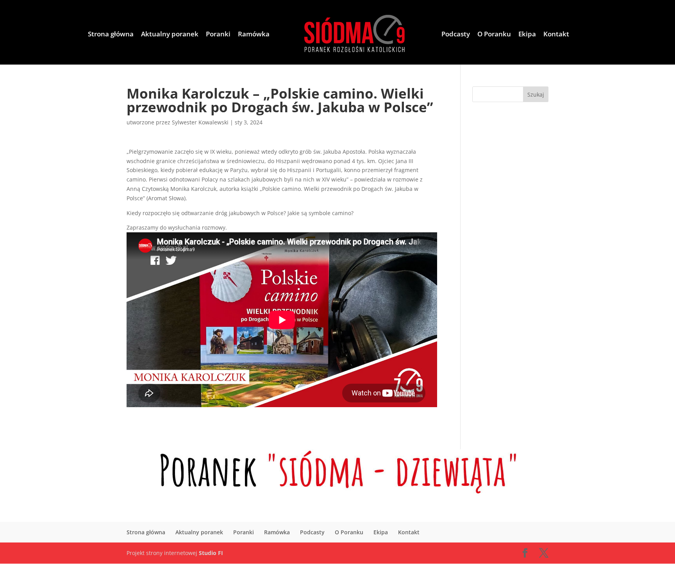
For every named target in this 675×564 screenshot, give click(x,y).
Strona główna (111, 34)
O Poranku (494, 34)
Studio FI (211, 553)
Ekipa (527, 34)
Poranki (218, 34)
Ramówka (254, 34)
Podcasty (455, 34)
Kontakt (556, 34)
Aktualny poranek (169, 34)
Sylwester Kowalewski (200, 122)
